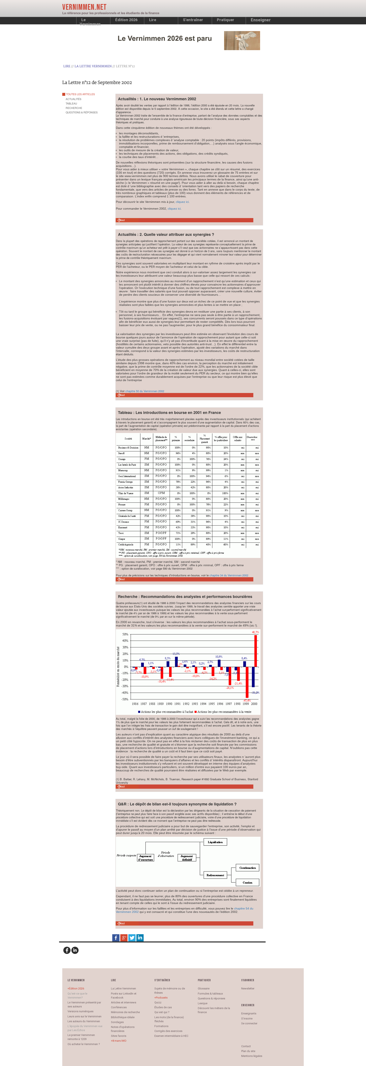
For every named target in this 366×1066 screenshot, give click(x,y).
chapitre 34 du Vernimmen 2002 (228, 575)
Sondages (117, 1022)
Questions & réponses (211, 998)
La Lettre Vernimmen (93, 66)
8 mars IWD (119, 1040)
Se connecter (249, 1023)
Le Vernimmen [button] (90, 21)
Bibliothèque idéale (122, 1017)
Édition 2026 (76, 988)
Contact (246, 1046)
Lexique (202, 1003)
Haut (122, 220)
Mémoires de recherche (125, 1012)
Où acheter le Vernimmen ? (84, 1044)
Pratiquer (225, 20)
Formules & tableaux (210, 993)
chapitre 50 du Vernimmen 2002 (144, 391)
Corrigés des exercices (168, 1031)
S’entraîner (193, 20)
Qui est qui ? (161, 1012)
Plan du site (248, 1051)
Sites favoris (118, 1035)
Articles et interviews (123, 1002)
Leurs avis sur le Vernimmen (84, 1016)
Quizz (157, 1002)
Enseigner (261, 19)
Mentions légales (251, 1056)
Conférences (119, 1007)
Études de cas (163, 1007)
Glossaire (203, 988)
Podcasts (162, 997)
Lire (152, 20)
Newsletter (247, 988)
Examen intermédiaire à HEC (171, 1035)
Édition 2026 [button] (126, 20)
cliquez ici (182, 201)
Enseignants (248, 1013)
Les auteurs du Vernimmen (84, 1021)
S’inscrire (246, 1018)
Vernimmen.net (84, 7)
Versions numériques (80, 1011)
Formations (161, 1026)
